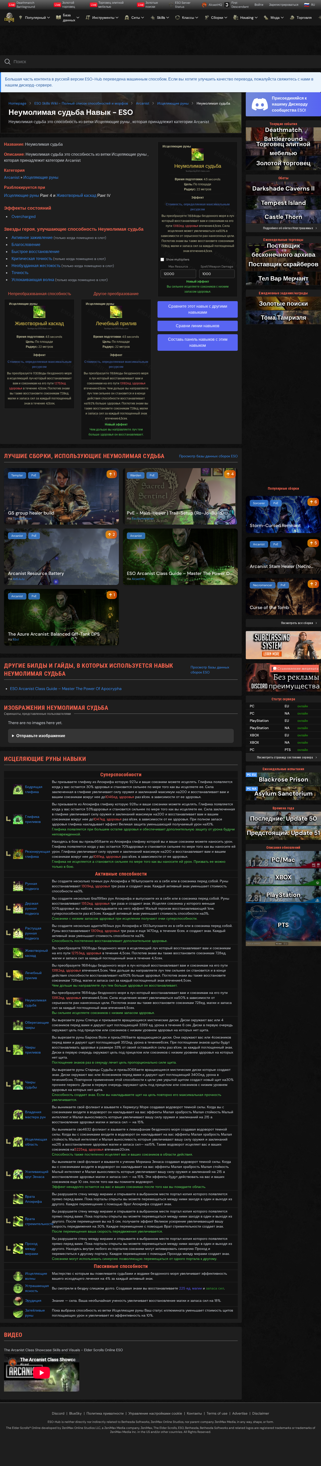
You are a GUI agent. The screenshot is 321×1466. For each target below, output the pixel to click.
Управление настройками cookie (155, 1413)
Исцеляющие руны (173, 103)
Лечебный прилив (116, 323)
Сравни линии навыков (197, 325)
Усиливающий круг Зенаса (36, 1174)
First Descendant (240, 5)
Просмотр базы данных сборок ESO (208, 456)
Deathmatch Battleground (22, 5)
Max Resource (178, 267)
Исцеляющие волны (36, 1276)
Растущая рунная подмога (33, 933)
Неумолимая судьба (197, 166)
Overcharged (24, 216)
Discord (58, 1413)
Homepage (17, 103)
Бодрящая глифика (33, 789)
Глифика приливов (33, 819)
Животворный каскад (76, 195)
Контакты (194, 1413)
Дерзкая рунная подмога (32, 908)
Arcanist (142, 103)
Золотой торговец (65, 5)
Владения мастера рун (35, 1114)
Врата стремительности (36, 1221)
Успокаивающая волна (33, 279)
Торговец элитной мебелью (107, 5)
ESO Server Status (182, 5)
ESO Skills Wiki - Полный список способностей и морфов (81, 103)
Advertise (240, 1413)
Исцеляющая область (36, 1142)
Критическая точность (32, 258)
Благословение (26, 244)
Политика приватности (105, 1413)
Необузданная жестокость (36, 265)
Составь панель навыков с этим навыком (197, 342)
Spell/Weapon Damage (217, 267)
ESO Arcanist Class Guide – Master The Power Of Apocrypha (66, 688)
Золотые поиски (148, 5)
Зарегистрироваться (283, 5)
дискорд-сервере (35, 85)
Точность (20, 272)
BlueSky (75, 1413)
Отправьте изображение (40, 735)
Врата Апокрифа (33, 1199)
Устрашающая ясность (36, 1288)
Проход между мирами (31, 1248)
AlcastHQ (215, 5)
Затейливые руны (35, 1313)
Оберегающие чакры (36, 1025)
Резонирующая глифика (36, 854)
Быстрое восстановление (35, 251)
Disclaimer (260, 1413)
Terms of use (217, 1413)
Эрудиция (33, 1300)
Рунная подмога (32, 886)
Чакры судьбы (31, 1084)
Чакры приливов (33, 1050)
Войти (259, 5)
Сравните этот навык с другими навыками (197, 309)
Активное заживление (33, 237)
